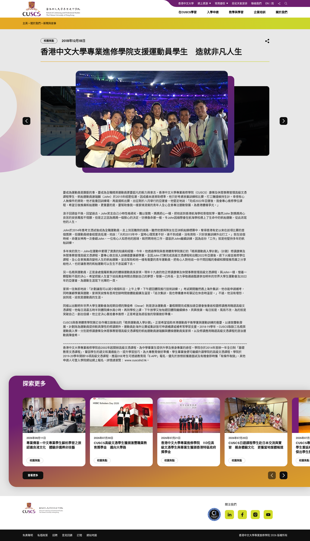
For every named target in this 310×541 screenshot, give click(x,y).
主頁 (25, 23)
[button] (26, 121)
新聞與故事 (49, 23)
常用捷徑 (220, 3)
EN (267, 3)
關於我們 (35, 23)
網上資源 (203, 3)
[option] (155, 121)
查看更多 (33, 475)
